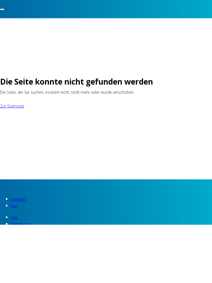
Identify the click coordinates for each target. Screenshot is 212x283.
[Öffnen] (2, 9)
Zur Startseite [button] (12, 106)
